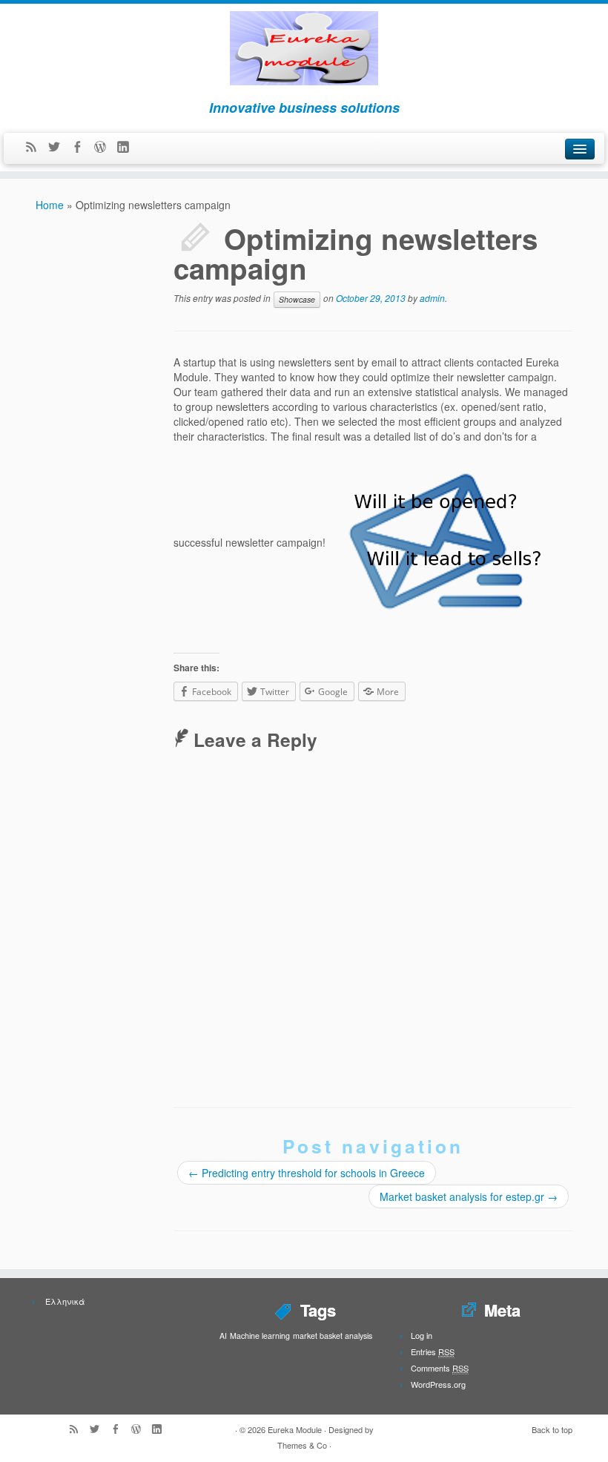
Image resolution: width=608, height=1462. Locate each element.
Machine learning (260, 1335)
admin (432, 298)
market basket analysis (332, 1335)
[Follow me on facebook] (81, 147)
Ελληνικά (64, 1301)
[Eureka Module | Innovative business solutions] (304, 44)
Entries (433, 1351)
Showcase (297, 299)
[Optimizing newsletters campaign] (437, 542)
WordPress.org (438, 1384)
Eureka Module (295, 1429)
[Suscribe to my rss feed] (35, 147)
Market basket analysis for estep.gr (469, 1196)
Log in (421, 1335)
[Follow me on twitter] (58, 147)
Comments (440, 1368)
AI (223, 1335)
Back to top (552, 1429)
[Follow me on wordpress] (104, 147)
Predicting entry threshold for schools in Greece (306, 1172)
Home (50, 204)
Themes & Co (302, 1445)
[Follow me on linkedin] (127, 147)
